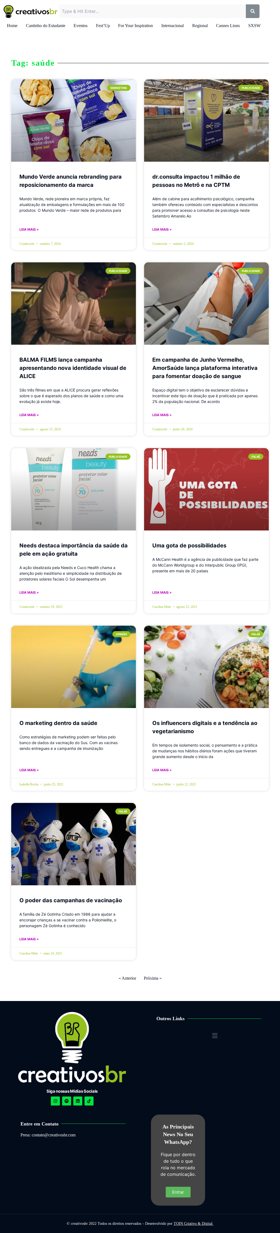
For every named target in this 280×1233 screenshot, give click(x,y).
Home (12, 25)
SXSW (254, 25)
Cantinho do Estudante (45, 25)
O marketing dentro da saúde (58, 723)
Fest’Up (103, 25)
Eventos (81, 25)
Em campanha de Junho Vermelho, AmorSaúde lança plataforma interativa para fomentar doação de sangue (205, 367)
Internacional (172, 25)
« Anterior (127, 978)
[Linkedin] (77, 1101)
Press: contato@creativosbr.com (48, 1135)
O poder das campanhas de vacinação (70, 900)
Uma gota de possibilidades (189, 545)
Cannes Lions (228, 25)
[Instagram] (55, 1101)
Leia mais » (29, 229)
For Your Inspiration (135, 25)
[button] (214, 1036)
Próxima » (153, 978)
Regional (200, 25)
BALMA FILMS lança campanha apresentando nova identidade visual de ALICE (72, 367)
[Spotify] (66, 1101)
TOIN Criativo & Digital (194, 1224)
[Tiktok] (89, 1101)
